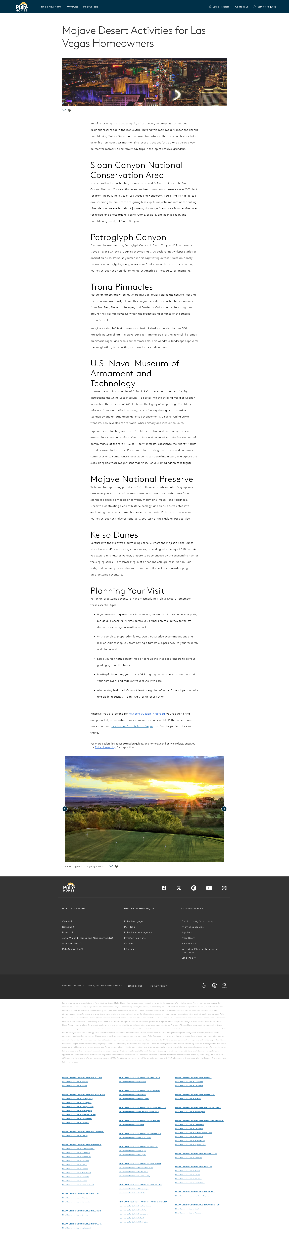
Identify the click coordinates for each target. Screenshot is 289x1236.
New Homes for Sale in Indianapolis (76, 1228)
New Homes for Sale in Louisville (132, 1081)
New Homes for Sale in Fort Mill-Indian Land (193, 1132)
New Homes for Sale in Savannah (75, 1202)
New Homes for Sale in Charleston (189, 1124)
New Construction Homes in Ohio (193, 1077)
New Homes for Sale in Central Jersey (134, 1176)
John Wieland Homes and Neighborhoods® (87, 937)
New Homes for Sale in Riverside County (78, 1114)
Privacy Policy (159, 986)
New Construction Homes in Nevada (138, 1146)
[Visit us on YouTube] (209, 889)
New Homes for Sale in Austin (187, 1171)
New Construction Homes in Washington (197, 1204)
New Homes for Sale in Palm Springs (77, 1110)
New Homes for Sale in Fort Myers (76, 1152)
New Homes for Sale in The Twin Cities (135, 1137)
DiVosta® (68, 932)
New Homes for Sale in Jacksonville (76, 1157)
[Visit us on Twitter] (178, 889)
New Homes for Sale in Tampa (74, 1181)
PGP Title (129, 926)
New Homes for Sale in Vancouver (189, 1213)
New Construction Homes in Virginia (195, 1191)
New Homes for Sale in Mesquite (132, 1154)
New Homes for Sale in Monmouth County (136, 1168)
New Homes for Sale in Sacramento (77, 1118)
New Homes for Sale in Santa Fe (132, 1193)
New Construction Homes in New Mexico (140, 1184)
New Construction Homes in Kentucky (139, 1077)
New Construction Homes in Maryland (139, 1090)
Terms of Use (135, 986)
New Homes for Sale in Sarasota (75, 1177)
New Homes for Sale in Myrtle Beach (190, 1144)
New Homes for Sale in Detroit (131, 1124)
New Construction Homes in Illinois (81, 1210)
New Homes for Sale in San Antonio (190, 1183)
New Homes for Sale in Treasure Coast (78, 1185)
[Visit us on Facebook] (164, 889)
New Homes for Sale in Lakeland (75, 1161)
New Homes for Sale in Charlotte (132, 1210)
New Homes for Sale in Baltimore (132, 1094)
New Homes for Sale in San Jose (75, 1122)
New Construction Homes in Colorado (83, 1131)
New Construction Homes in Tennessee (196, 1153)
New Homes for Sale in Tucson (74, 1085)
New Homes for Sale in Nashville (188, 1158)
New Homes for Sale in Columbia (189, 1128)
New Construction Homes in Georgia (82, 1193)
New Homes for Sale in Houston (188, 1179)
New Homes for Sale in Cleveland (189, 1081)
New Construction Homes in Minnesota (140, 1133)
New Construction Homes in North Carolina (143, 1201)
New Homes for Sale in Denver (74, 1135)
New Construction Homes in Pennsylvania (198, 1107)
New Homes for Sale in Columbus (189, 1085)
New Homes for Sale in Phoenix (75, 1081)
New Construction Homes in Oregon (195, 1094)
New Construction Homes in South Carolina (199, 1120)
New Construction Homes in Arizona (82, 1077)
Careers (128, 943)
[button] (51, 6)
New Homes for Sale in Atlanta (75, 1198)
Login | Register (221, 6)
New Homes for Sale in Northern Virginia (192, 1196)
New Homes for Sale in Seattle (188, 1209)
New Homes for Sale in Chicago (75, 1215)
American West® (72, 943)
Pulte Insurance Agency (138, 932)
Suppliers (186, 932)
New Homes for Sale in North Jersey (133, 1172)
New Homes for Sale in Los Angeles (76, 1102)
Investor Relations (135, 937)
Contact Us (241, 6)
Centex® (67, 921)
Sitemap (129, 948)
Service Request (267, 6)
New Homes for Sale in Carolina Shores (135, 1206)
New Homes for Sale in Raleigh (131, 1218)
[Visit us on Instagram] (224, 889)
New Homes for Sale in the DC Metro (134, 1098)
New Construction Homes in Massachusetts (142, 1107)
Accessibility (188, 943)
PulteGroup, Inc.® (72, 948)
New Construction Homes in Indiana (82, 1223)
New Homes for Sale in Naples (74, 1165)
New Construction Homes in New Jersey (140, 1163)
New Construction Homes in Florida (82, 1144)
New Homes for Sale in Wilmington (133, 1222)
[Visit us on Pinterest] (193, 889)
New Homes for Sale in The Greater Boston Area (139, 1111)
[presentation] (65, 808)
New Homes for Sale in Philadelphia (190, 1111)
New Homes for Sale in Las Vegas (132, 1150)
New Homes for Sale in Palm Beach (76, 1173)
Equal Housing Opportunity (197, 921)
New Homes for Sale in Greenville (189, 1136)
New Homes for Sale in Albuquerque (134, 1189)
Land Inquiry (188, 957)
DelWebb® (68, 926)
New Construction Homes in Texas (193, 1166)
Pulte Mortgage (133, 921)
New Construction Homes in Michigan (139, 1120)
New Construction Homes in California (83, 1094)
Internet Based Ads (192, 926)
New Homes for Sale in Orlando (75, 1169)
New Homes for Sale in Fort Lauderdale (78, 1148)
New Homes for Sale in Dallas (187, 1175)
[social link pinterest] (69, 110)
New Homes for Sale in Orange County (78, 1106)
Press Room (188, 937)
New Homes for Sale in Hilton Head (190, 1140)
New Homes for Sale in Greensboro (133, 1214)
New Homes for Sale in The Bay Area (77, 1098)
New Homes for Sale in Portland (188, 1098)
